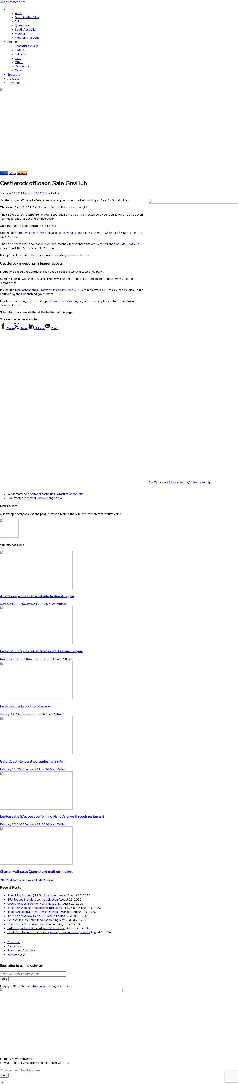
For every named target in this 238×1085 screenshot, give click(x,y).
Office (19, 62)
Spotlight (13, 75)
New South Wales (27, 17)
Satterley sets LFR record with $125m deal (36, 928)
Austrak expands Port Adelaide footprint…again (37, 596)
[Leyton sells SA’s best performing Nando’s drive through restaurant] (36, 809)
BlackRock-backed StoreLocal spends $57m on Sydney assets (48, 932)
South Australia (25, 30)
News (11, 9)
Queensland (22, 25)
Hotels (19, 50)
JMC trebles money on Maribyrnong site (35, 498)
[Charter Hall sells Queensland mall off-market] (36, 864)
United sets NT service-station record (32, 924)
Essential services (26, 46)
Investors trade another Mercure (25, 706)
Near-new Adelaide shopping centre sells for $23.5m (42, 908)
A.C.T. (18, 13)
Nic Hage (50, 244)
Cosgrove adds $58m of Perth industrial (33, 904)
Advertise (13, 83)
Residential (22, 66)
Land (18, 58)
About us (13, 79)
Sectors (12, 42)
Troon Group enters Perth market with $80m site (39, 912)
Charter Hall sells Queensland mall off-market (36, 871)
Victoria (20, 34)
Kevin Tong (44, 233)
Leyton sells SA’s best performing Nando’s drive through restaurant (52, 816)
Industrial (21, 54)
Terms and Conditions (21, 950)
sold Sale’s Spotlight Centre (182, 482)
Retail (19, 70)
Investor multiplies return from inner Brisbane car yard (41, 651)
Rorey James (27, 233)
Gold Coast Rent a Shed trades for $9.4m (32, 761)
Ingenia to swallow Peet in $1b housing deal (36, 916)
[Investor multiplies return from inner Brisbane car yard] (36, 643)
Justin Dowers (67, 233)
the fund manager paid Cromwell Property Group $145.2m (48, 290)
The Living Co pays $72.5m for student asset (37, 895)
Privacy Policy (16, 955)
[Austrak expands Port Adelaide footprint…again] (36, 588)
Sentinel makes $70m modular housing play (36, 920)
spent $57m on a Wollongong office (67, 301)
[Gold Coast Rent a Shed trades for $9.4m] (36, 753)
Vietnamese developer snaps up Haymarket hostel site (45, 494)
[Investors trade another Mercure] (36, 698)
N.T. (17, 21)
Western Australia (27, 38)
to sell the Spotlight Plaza (117, 244)
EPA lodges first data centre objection (32, 900)
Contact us (14, 946)
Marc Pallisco (52, 193)
